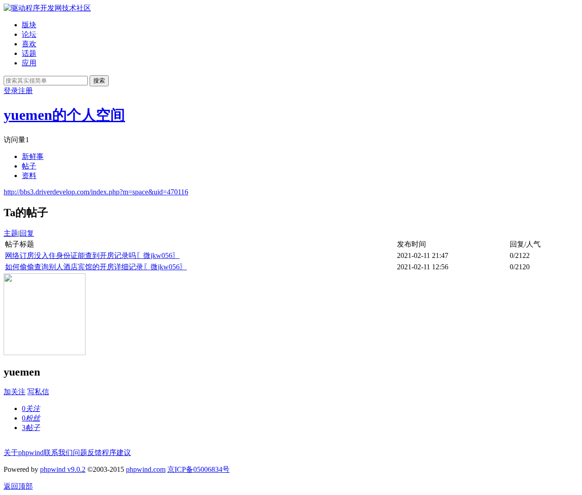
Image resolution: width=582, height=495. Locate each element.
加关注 (14, 392)
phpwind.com (146, 469)
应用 (29, 63)
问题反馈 (87, 452)
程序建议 (116, 452)
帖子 (29, 166)
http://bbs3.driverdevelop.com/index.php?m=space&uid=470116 (96, 192)
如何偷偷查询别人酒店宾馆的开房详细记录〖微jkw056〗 (96, 267)
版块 (29, 25)
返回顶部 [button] (18, 486)
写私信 (38, 392)
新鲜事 (33, 156)
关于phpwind (24, 452)
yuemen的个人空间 (64, 115)
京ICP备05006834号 (198, 469)
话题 (29, 53)
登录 (11, 90)
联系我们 (58, 452)
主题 (11, 233)
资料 (29, 175)
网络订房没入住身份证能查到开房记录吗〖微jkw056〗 (92, 255)
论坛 (29, 34)
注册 (25, 90)
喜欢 (29, 44)
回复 (27, 233)
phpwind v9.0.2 (62, 469)
